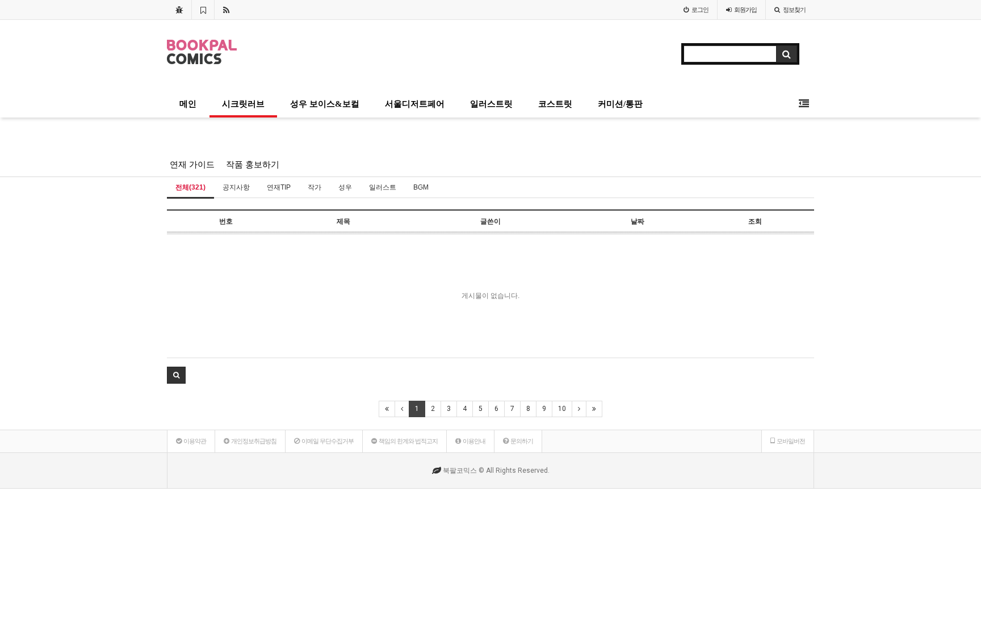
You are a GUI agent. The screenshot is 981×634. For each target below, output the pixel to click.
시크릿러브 (243, 103)
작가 (314, 187)
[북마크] (203, 9)
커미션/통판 (620, 103)
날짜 (637, 221)
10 (562, 409)
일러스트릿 (491, 103)
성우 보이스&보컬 (324, 103)
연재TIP (279, 187)
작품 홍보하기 (252, 164)
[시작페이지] (179, 9)
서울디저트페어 (415, 103)
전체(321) (190, 187)
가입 (745, 9)
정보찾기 (794, 9)
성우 (345, 187)
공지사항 (236, 187)
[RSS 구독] (226, 9)
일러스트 (382, 187)
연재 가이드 (192, 164)
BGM (421, 187)
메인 (187, 103)
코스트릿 (555, 103)
